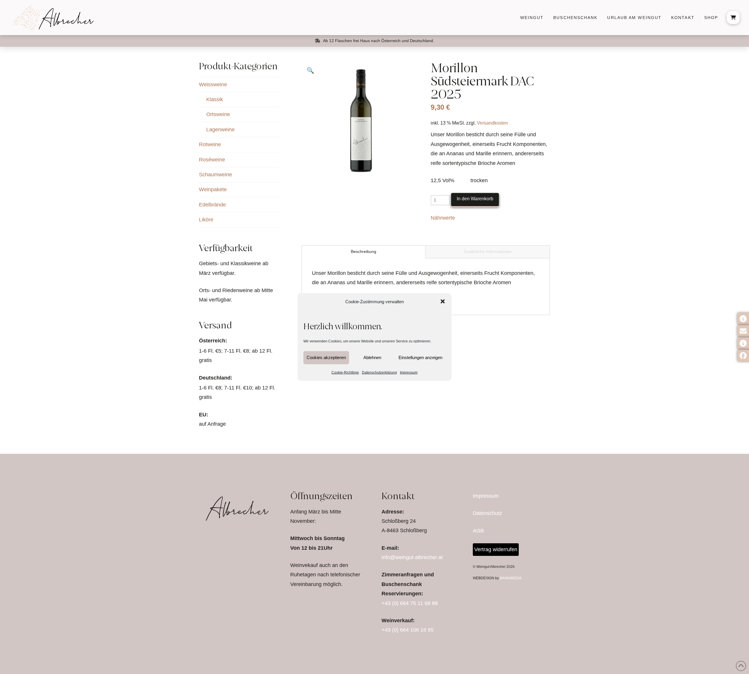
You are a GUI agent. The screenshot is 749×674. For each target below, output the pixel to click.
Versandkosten (492, 122)
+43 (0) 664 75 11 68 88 (410, 603)
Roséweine (212, 160)
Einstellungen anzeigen (420, 357)
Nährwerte (443, 218)
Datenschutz (487, 513)
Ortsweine (218, 114)
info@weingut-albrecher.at (412, 557)
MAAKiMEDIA (511, 578)
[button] (443, 301)
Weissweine (213, 84)
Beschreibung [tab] (363, 251)
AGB (478, 531)
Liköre (206, 220)
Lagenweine (220, 129)
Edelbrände (212, 205)
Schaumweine (215, 174)
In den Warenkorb (475, 198)
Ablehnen (372, 357)
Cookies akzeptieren (326, 357)
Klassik (214, 99)
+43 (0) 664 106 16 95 (408, 630)
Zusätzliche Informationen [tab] (488, 251)
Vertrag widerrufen (495, 549)
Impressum (409, 372)
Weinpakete (213, 189)
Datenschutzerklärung (379, 372)
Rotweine (210, 144)
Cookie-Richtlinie (345, 372)
